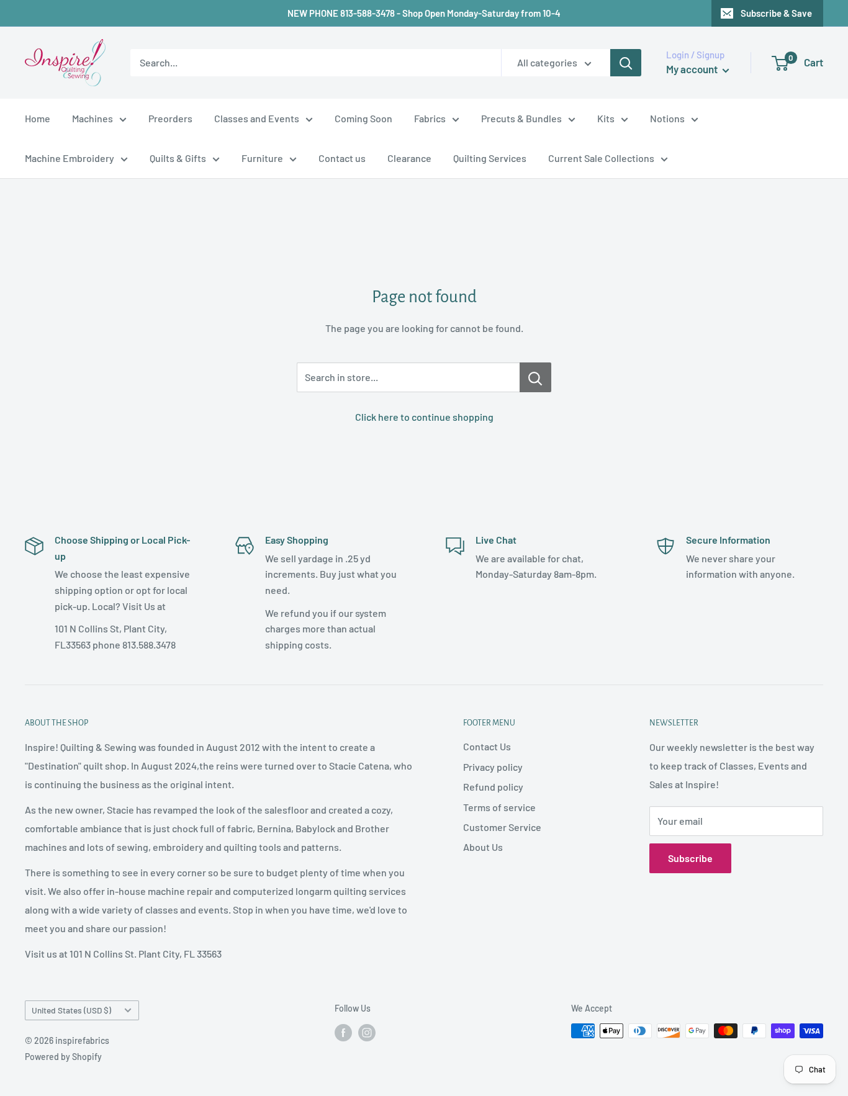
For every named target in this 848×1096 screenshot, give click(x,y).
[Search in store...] (535, 377)
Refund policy (493, 787)
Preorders (170, 118)
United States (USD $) (71, 1010)
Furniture (262, 158)
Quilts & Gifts (178, 158)
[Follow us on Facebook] (343, 1032)
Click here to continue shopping (424, 417)
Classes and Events (256, 118)
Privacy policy (493, 767)
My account (692, 69)
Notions (667, 118)
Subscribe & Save (776, 13)
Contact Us (487, 746)
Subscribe (690, 858)
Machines (92, 118)
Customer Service (502, 827)
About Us (483, 847)
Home (37, 118)
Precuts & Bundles (521, 118)
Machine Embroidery (69, 158)
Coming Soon (363, 118)
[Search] (625, 62)
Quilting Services (489, 158)
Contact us (342, 158)
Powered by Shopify (63, 1056)
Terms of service (499, 807)
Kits (606, 118)
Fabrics (430, 118)
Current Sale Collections (601, 158)
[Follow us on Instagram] (367, 1032)
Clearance (409, 158)
